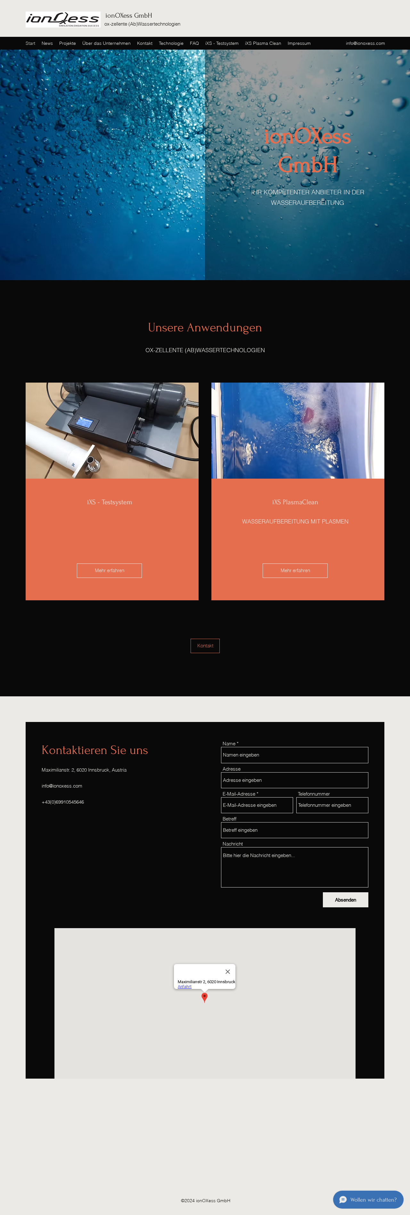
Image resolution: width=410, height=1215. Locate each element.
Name (229, 743)
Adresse (232, 768)
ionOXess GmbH (128, 15)
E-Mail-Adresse (239, 793)
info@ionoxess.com (365, 43)
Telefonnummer (314, 793)
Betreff (229, 818)
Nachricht (233, 843)
